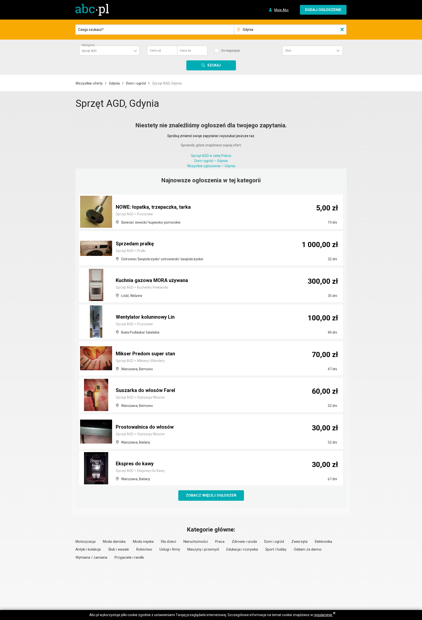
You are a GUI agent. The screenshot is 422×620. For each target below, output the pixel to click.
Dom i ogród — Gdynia (211, 161)
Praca (219, 541)
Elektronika (323, 541)
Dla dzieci (168, 541)
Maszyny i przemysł (203, 549)
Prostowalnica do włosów (145, 427)
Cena (155, 50)
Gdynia (114, 83)
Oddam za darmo (308, 549)
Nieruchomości (195, 541)
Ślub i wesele (118, 549)
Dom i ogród (136, 83)
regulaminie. (323, 615)
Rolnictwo (144, 549)
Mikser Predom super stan (145, 354)
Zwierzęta (299, 541)
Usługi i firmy (169, 549)
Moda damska (114, 541)
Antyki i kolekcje (88, 549)
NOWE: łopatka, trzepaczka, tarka (153, 207)
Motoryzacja (85, 541)
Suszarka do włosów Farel (145, 390)
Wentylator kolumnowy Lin (145, 317)
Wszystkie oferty (89, 83)
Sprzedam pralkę (135, 244)
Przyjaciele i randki (129, 557)
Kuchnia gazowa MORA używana (152, 280)
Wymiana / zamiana (91, 557)
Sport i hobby (275, 549)
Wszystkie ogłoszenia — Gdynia (211, 166)
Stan (288, 50)
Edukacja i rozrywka (242, 549)
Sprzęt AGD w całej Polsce (211, 156)
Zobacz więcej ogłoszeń (211, 495)
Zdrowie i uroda (244, 541)
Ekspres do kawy (135, 464)
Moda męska (143, 541)
